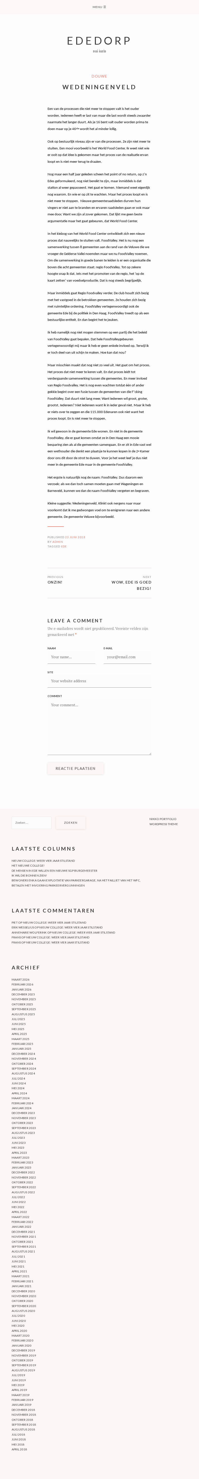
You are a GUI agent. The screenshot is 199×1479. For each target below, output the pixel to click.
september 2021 (24, 1246)
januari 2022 (22, 1226)
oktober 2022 (22, 1182)
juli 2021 (18, 1256)
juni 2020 (19, 1321)
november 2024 (24, 1058)
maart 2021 (20, 1276)
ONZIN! (55, 582)
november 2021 (24, 1236)
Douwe (99, 76)
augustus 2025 (23, 1014)
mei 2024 (18, 1088)
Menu (99, 7)
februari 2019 (22, 1400)
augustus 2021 (23, 1251)
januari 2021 (22, 1286)
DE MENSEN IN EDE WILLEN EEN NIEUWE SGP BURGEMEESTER (54, 870)
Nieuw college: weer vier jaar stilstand (43, 860)
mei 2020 (18, 1325)
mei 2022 (18, 1207)
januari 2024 (22, 1108)
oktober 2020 (22, 1301)
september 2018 (24, 1424)
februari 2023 (22, 1162)
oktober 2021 (22, 1241)
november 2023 (24, 1118)
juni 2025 (19, 1024)
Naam (52, 648)
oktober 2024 (22, 1063)
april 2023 (19, 1152)
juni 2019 (19, 1380)
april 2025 (19, 1034)
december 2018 (23, 1410)
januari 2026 (22, 989)
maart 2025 (20, 1039)
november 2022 (24, 1177)
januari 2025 (22, 1048)
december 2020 (23, 1291)
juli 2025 (18, 1019)
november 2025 (24, 999)
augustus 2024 (23, 1073)
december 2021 (23, 1232)
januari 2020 (22, 1345)
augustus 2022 (23, 1192)
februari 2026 (22, 984)
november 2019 (24, 1355)
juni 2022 (19, 1202)
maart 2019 (20, 1395)
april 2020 (19, 1331)
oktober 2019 (22, 1360)
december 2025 (23, 994)
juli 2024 (18, 1078)
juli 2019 (18, 1375)
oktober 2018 (22, 1420)
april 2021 (19, 1271)
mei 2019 (18, 1385)
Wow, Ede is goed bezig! (131, 585)
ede (64, 546)
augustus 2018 (23, 1429)
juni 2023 (19, 1143)
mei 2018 (18, 1444)
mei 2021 (18, 1266)
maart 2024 (20, 1098)
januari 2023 (22, 1167)
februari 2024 (22, 1103)
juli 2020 (18, 1315)
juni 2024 (19, 1083)
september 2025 (24, 1009)
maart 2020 (20, 1335)
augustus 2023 (23, 1133)
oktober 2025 (22, 1004)
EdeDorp (99, 40)
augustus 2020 (23, 1311)
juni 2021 (19, 1261)
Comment (55, 696)
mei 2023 (18, 1147)
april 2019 (19, 1390)
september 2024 (24, 1068)
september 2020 (24, 1306)
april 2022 (19, 1212)
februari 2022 (22, 1222)
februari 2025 (22, 1044)
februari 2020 (22, 1340)
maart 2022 (20, 1217)
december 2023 (23, 1113)
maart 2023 (20, 1157)
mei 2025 (18, 1029)
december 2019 (23, 1350)
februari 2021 (22, 1281)
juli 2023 (18, 1137)
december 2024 (23, 1054)
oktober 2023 (22, 1123)
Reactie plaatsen (76, 768)
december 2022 (23, 1172)
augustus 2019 (23, 1370)
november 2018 (24, 1414)
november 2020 (24, 1296)
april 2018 (19, 1449)
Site (50, 672)
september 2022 (24, 1187)
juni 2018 (19, 1439)
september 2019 (24, 1365)
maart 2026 (20, 979)
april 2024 (19, 1093)
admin (57, 541)
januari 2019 (22, 1404)
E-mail (108, 648)
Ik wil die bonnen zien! (29, 875)
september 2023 (24, 1128)
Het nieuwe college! (28, 865)
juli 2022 (18, 1197)
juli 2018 (18, 1434)
